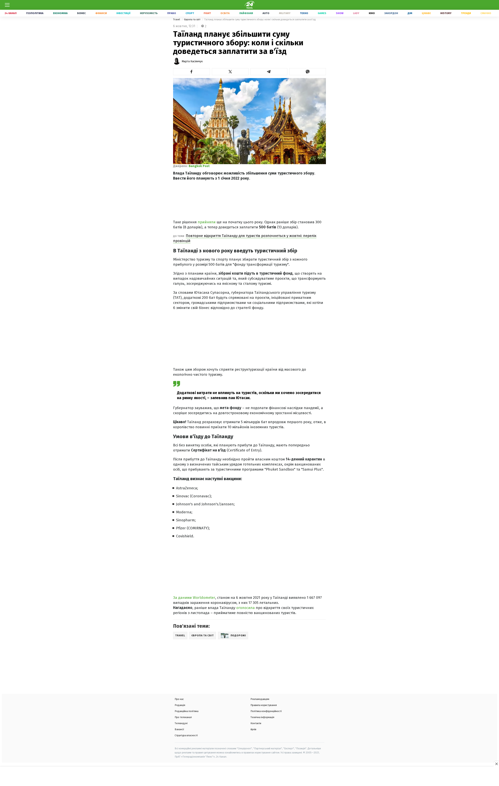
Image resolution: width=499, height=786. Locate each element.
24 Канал (11, 13)
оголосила (246, 607)
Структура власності (186, 735)
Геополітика (34, 13)
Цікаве (426, 13)
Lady (356, 13)
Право (171, 13)
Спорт (190, 13)
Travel (177, 19)
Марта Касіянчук (192, 61)
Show (339, 13)
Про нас (179, 699)
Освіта (225, 13)
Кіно (372, 13)
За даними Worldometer (194, 597)
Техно (304, 13)
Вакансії (179, 729)
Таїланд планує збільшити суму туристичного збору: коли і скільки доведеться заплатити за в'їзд (260, 19)
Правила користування (263, 705)
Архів (253, 729)
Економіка (60, 13)
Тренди (466, 13)
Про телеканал (183, 717)
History (445, 13)
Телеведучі (181, 723)
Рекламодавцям (259, 699)
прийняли (207, 222)
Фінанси (101, 13)
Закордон (391, 13)
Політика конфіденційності (266, 711)
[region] (249, 776)
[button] (191, 71)
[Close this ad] (496, 763)
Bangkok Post (199, 166)
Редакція (180, 705)
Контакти (255, 723)
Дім (410, 13)
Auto (266, 13)
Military (284, 13)
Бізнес (81, 13)
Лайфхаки (246, 13)
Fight (207, 13)
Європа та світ (192, 19)
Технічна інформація (262, 717)
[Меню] (7, 5)
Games (322, 13)
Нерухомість (149, 13)
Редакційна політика (186, 711)
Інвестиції (123, 13)
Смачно (485, 13)
